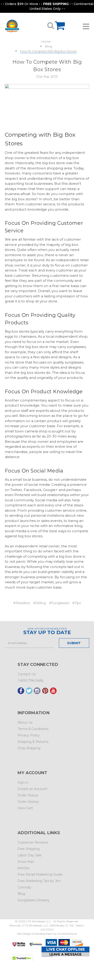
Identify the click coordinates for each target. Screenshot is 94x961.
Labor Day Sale (30, 855)
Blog (48, 46)
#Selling (39, 603)
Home (46, 41)
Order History (28, 802)
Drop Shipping (29, 748)
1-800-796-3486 (30, 681)
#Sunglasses (59, 603)
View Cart (25, 808)
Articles (23, 868)
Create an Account (32, 789)
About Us (25, 722)
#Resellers (21, 603)
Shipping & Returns (33, 742)
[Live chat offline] (65, 951)
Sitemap (15, 925)
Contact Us (27, 674)
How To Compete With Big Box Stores (48, 51)
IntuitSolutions (67, 933)
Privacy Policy (29, 735)
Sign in (23, 782)
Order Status (28, 795)
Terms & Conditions (33, 729)
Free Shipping (29, 849)
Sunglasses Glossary (34, 900)
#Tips (76, 603)
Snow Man (26, 862)
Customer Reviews (33, 842)
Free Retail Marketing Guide (40, 874)
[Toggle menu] (86, 25)
